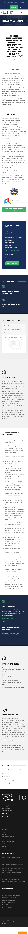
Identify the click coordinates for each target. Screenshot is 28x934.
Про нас (4, 846)
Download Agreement (7, 618)
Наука (3, 839)
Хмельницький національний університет (12, 893)
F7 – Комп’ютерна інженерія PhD (10, 879)
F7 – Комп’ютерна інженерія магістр (11, 872)
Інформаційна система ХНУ (9, 898)
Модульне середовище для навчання (11, 895)
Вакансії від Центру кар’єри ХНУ (10, 905)
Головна (4, 829)
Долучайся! (14, 7)
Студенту (4, 834)
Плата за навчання (7, 907)
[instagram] (8, 258)
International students (8, 836)
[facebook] (6, 7)
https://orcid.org (7, 405)
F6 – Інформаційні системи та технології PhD (13, 881)
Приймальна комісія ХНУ (8, 900)
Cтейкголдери (5, 844)
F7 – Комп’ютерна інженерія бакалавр (12, 857)
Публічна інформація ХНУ (9, 902)
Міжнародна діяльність (8, 841)
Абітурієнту (5, 832)
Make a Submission (6, 640)
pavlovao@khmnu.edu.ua (8, 816)
